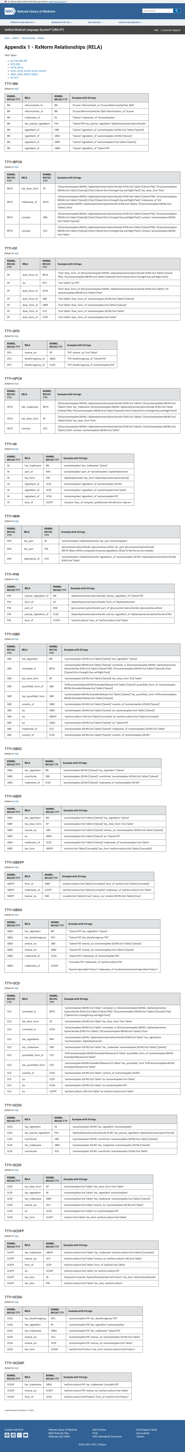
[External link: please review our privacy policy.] (7, 1434)
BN (25, 61)
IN (11, 61)
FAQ (156, 30)
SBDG (35, 74)
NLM (81, 1444)
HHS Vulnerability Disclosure (107, 1436)
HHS (93, 1444)
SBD (18, 64)
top (16, 88)
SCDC (13, 71)
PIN (16, 61)
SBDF (20, 74)
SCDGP (42, 71)
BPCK (20, 67)
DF (11, 77)
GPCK (13, 67)
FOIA (95, 1433)
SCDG (35, 71)
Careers (140, 1436)
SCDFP (27, 71)
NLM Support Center (146, 1429)
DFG (16, 77)
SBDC (13, 74)
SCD (12, 64)
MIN (21, 61)
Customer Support (171, 30)
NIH (87, 1444)
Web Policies (99, 1429)
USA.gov (102, 1444)
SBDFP (27, 74)
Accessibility (143, 1433)
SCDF (20, 71)
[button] (176, 10)
